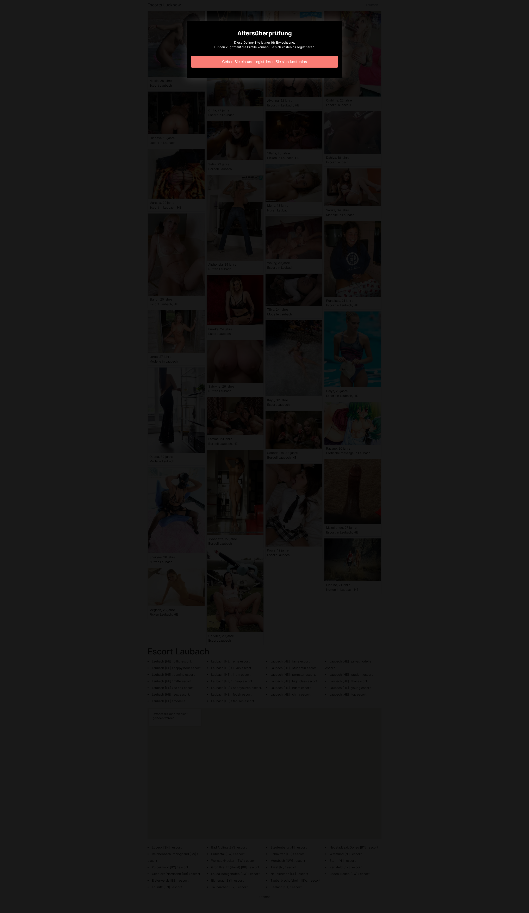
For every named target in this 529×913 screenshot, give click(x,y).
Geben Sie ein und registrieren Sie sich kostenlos (264, 62)
